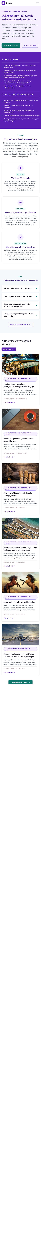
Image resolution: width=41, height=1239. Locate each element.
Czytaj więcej (8, 402)
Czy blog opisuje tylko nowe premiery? (18, 296)
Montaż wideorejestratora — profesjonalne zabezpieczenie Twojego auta (19, 387)
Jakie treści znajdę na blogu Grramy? (18, 288)
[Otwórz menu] (37, 3)
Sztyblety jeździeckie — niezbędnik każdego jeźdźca (18, 494)
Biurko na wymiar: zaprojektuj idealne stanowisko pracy (19, 439)
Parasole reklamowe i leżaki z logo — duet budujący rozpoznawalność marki (20, 549)
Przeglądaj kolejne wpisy (19, 682)
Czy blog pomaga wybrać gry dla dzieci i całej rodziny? (19, 315)
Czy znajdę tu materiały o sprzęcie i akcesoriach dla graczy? (17, 305)
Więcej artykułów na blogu (19, 324)
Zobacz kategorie (30, 45)
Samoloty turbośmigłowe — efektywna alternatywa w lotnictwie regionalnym (19, 655)
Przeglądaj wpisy (9, 45)
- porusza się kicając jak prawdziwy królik (18, 379)
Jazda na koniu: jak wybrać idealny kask (20, 602)
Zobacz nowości (7, 349)
